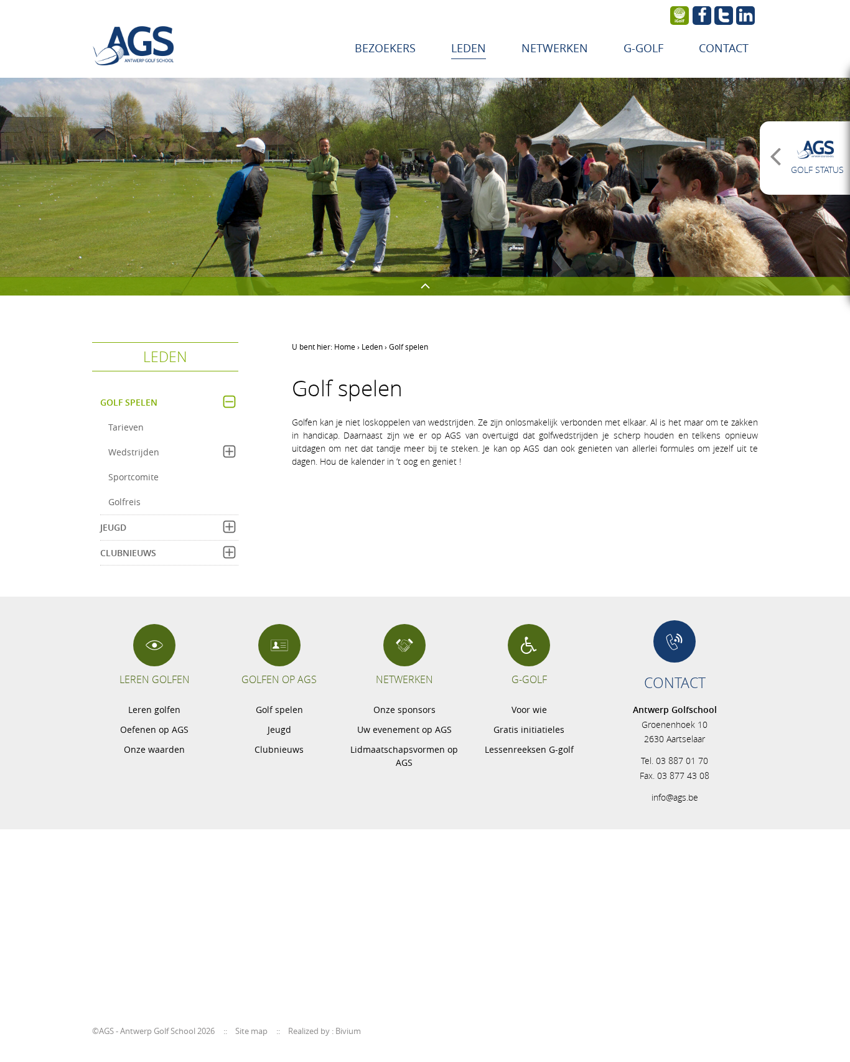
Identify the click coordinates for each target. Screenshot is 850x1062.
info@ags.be (675, 797)
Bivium (348, 1030)
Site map (251, 1030)
